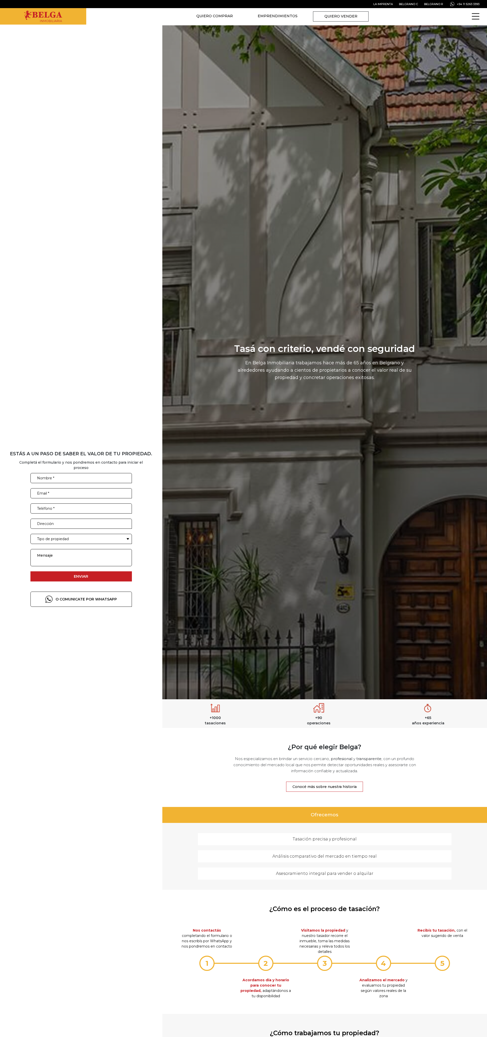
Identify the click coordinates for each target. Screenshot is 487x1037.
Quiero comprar (214, 16)
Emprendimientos (278, 16)
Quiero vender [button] (340, 16)
